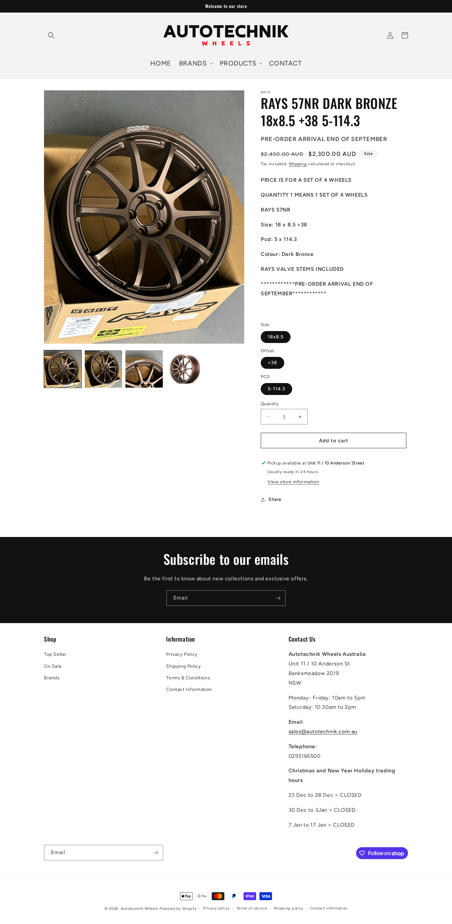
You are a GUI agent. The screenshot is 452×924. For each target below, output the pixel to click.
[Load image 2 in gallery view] (103, 369)
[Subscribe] (278, 598)
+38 (272, 362)
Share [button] (275, 499)
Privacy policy (216, 908)
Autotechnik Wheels (139, 908)
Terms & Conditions (188, 678)
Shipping (298, 164)
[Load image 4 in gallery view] (184, 369)
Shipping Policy (183, 666)
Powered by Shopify (178, 908)
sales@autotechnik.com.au (323, 731)
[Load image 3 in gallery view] (144, 369)
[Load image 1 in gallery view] (62, 369)
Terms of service (252, 908)
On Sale (53, 666)
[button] (51, 35)
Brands (52, 678)
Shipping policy (289, 908)
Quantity (270, 403)
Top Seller (55, 654)
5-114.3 (276, 389)
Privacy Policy (182, 654)
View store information (293, 482)
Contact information (328, 908)
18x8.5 (276, 337)
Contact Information (189, 689)
